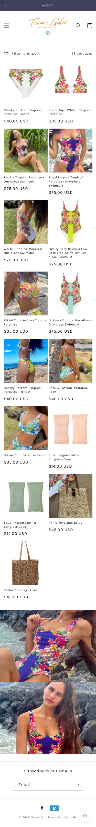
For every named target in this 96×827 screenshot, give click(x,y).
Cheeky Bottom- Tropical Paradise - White (23, 112)
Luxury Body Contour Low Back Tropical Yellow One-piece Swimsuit (68, 253)
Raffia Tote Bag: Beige (65, 522)
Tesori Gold (39, 817)
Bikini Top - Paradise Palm (24, 455)
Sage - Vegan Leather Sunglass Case (20, 524)
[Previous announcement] (5, 5)
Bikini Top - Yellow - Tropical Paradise (25, 322)
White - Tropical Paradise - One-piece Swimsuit (24, 251)
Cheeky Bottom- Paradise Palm (68, 390)
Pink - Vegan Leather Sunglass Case (65, 457)
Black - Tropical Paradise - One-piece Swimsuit (24, 179)
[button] (6, 25)
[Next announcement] (90, 5)
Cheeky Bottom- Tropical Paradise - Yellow (23, 390)
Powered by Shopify (62, 817)
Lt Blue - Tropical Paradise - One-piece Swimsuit (70, 322)
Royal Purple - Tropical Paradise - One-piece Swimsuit (66, 181)
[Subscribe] (77, 785)
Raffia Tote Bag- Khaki (21, 590)
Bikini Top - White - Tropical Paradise (70, 112)
